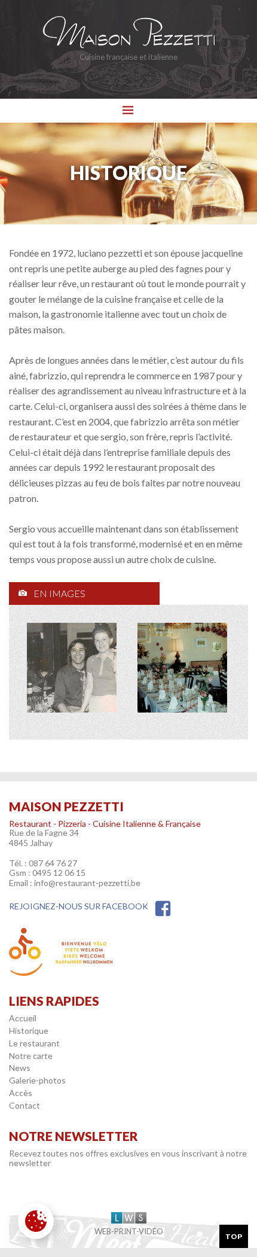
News (19, 1068)
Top (233, 1236)
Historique (28, 1030)
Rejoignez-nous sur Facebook (78, 906)
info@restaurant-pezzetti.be (87, 883)
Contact (24, 1105)
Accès (20, 1093)
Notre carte (31, 1056)
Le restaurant (34, 1043)
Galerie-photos (37, 1080)
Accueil (22, 1018)
